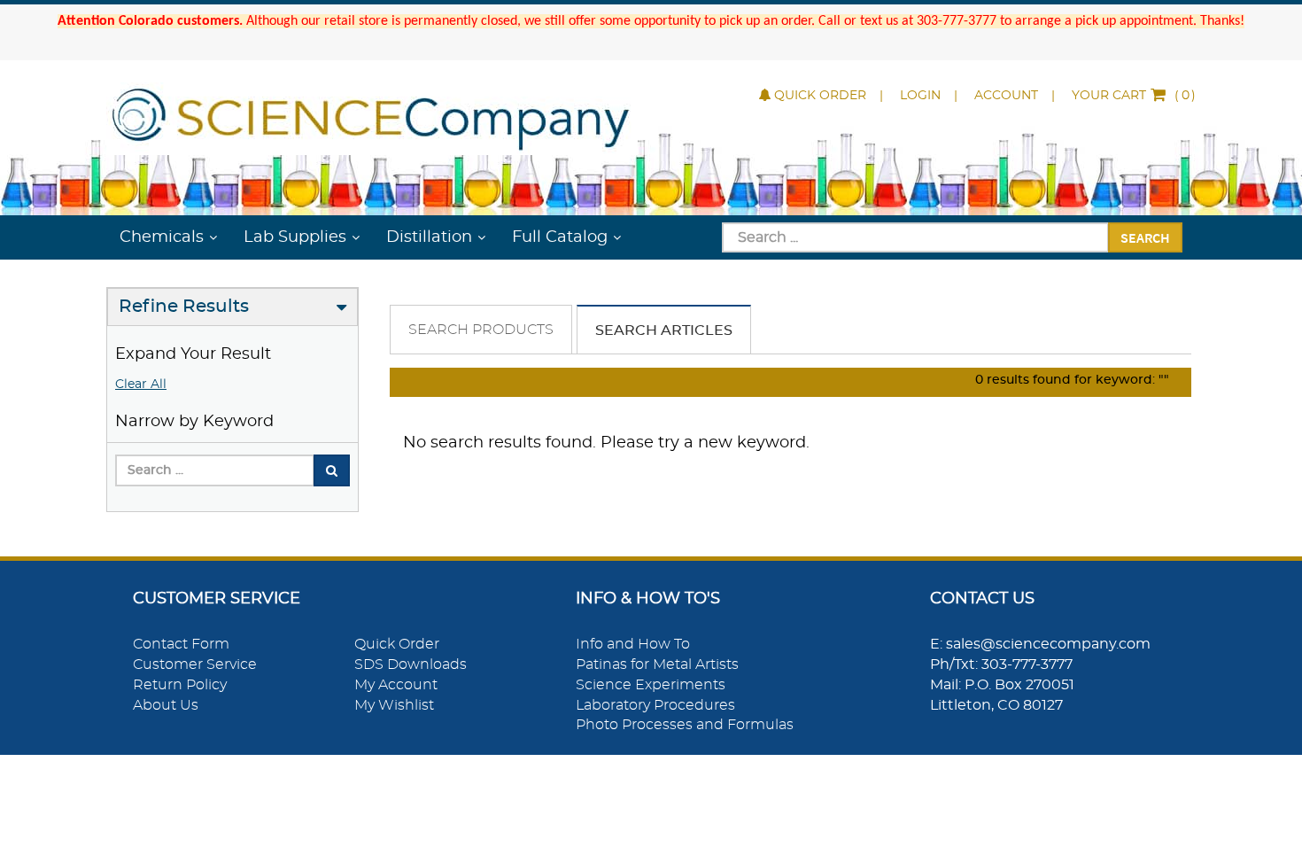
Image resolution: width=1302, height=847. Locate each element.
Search (1145, 237)
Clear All (141, 384)
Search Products (481, 329)
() (1134, 95)
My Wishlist (394, 705)
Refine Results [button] (184, 306)
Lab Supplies (295, 237)
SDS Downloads (410, 664)
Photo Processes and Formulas (685, 725)
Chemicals (162, 237)
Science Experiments (650, 685)
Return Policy (180, 685)
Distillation (429, 237)
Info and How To (633, 644)
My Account (396, 685)
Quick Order (820, 95)
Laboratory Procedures (655, 705)
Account (1006, 95)
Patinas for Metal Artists (657, 664)
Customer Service (195, 664)
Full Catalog (560, 237)
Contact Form (181, 644)
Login (920, 95)
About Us (165, 705)
